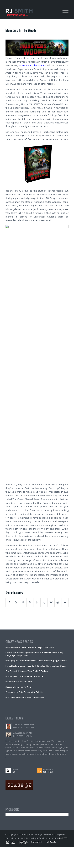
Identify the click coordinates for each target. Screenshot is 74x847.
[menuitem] (63, 12)
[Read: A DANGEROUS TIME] (9, 735)
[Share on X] (16, 602)
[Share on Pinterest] (30, 602)
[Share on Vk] (51, 602)
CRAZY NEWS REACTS (19, 641)
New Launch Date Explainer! (19, 681)
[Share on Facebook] (9, 602)
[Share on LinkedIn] (37, 602)
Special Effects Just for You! (18, 687)
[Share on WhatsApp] (23, 602)
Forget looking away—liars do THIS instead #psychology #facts (36, 666)
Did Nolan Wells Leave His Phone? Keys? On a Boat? (30, 647)
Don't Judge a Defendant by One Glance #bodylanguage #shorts (36, 660)
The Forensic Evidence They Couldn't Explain (27, 671)
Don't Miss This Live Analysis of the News (25, 697)
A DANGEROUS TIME (22, 733)
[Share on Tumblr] (44, 602)
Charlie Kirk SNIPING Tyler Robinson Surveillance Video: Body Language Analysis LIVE (34, 654)
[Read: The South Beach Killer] (9, 726)
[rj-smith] (31, 12)
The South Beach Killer (24, 724)
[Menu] (63, 12)
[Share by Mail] (64, 602)
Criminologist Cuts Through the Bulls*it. (24, 692)
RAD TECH (63, 838)
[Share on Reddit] (58, 602)
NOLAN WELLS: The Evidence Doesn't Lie (24, 676)
